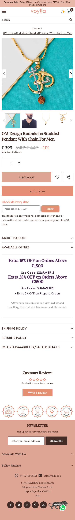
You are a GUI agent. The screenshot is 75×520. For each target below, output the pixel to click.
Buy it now (37, 191)
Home (36, 28)
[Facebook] (10, 504)
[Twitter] (18, 504)
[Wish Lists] (57, 177)
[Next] (71, 73)
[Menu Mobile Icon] (4, 11)
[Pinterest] (35, 504)
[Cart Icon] (69, 11)
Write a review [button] (37, 393)
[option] (37, 3)
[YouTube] (43, 504)
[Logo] (38, 11)
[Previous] (4, 73)
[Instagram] (27, 504)
